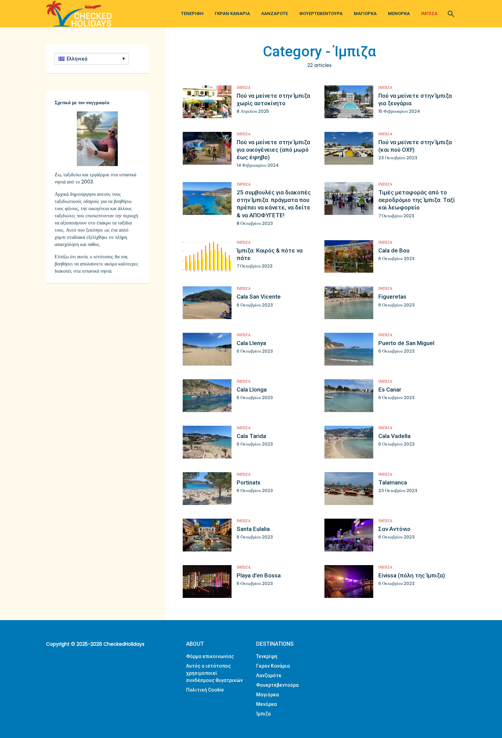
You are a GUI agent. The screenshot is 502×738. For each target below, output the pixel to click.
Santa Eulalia (253, 528)
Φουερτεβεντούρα (321, 13)
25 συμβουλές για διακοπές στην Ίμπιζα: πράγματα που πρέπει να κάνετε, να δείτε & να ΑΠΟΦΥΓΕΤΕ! (274, 203)
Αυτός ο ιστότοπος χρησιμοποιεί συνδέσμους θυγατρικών (214, 673)
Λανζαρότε (274, 13)
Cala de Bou (393, 250)
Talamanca (392, 482)
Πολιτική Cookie (205, 690)
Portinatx (249, 482)
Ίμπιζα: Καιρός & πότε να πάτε (270, 254)
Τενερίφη (192, 13)
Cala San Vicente (259, 296)
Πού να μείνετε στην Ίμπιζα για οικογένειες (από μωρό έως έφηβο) (273, 150)
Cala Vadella (394, 436)
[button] (92, 59)
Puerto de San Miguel (406, 343)
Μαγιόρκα (365, 13)
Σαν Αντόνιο (394, 528)
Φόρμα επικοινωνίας (210, 656)
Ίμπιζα (429, 13)
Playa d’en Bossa (259, 575)
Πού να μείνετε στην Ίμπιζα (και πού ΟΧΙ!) (415, 146)
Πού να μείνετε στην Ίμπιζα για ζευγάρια (415, 99)
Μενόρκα (399, 13)
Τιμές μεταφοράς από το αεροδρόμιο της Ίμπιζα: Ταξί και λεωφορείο (416, 200)
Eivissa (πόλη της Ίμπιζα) (411, 575)
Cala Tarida (251, 436)
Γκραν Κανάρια (232, 13)
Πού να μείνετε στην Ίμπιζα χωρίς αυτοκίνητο (273, 99)
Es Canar (389, 389)
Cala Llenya (251, 343)
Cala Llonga (252, 389)
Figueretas (392, 296)
